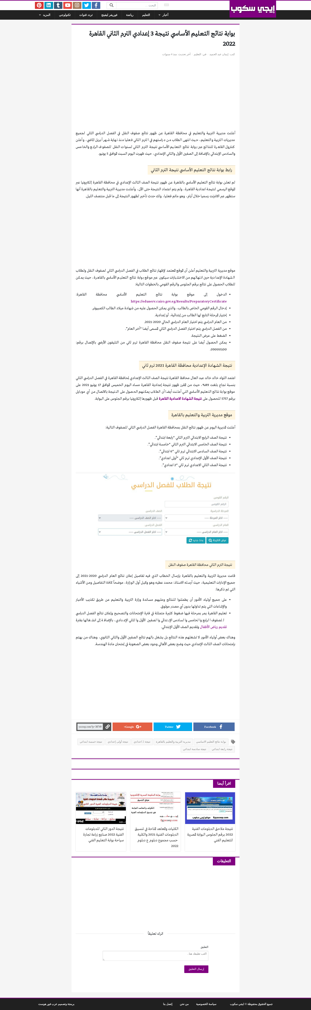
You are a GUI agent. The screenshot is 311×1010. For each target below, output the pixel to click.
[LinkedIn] (48, 5)
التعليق (204, 947)
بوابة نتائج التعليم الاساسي (211, 741)
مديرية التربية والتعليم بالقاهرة (173, 741)
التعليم (146, 14)
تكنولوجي (65, 14)
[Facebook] (96, 5)
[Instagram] (77, 5)
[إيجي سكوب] (253, 9)
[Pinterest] (39, 5)
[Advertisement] (155, 96)
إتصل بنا (167, 1004)
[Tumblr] (58, 5)
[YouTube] (67, 5)
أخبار (165, 14)
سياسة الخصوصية (206, 1004)
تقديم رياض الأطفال (213, 627)
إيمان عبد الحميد (218, 54)
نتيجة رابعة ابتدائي (222, 749)
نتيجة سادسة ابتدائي (194, 749)
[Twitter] (86, 5)
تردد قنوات (86, 14)
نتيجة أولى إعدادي (118, 741)
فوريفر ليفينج (109, 14)
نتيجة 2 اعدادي (142, 741)
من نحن (184, 1004)
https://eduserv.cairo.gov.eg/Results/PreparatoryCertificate (179, 301)
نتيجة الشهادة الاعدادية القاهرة (180, 399)
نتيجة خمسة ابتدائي (91, 741)
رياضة (129, 14)
